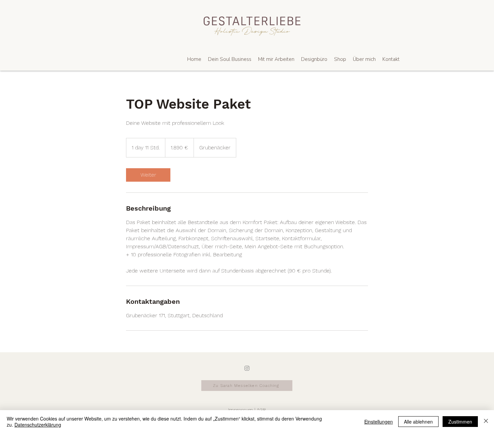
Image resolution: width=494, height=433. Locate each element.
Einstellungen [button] (378, 421)
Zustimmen (460, 421)
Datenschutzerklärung (37, 424)
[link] (148, 175)
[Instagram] (247, 368)
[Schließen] (486, 422)
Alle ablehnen (418, 421)
